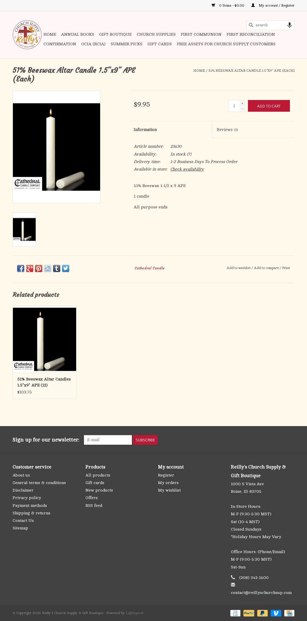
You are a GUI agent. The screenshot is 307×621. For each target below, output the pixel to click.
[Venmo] (275, 613)
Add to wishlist (239, 268)
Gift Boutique (115, 34)
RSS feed (93, 505)
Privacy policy (27, 497)
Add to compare (267, 268)
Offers (91, 497)
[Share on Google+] (29, 268)
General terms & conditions (39, 482)
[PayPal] (248, 613)
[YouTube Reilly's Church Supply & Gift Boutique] (279, 440)
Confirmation (59, 44)
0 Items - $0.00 (231, 5)
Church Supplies (156, 34)
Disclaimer (23, 490)
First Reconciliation (251, 34)
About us (21, 475)
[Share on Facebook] (20, 268)
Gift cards (160, 44)
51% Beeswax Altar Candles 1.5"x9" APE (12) (44, 382)
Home (49, 34)
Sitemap (20, 528)
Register (166, 475)
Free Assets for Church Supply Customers (226, 44)
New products (99, 490)
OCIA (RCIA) (93, 44)
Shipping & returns (31, 513)
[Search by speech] (289, 25)
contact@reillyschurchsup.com (261, 592)
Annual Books (77, 34)
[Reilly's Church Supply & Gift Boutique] (27, 34)
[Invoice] (234, 613)
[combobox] (270, 25)
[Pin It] (38, 268)
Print (286, 268)
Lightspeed (134, 613)
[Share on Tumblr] (56, 268)
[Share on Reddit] (47, 268)
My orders (168, 482)
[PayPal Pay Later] (262, 613)
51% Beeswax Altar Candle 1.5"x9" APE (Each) (251, 70)
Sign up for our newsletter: (46, 440)
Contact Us (23, 520)
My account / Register (276, 5)
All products (97, 475)
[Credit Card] (288, 613)
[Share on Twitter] (65, 268)
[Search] (250, 25)
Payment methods (30, 505)
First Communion (201, 34)
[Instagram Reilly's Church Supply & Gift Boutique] (289, 440)
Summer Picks (126, 44)
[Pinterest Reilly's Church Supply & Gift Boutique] (268, 440)
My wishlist (169, 490)
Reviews (227, 129)
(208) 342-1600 (254, 577)
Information (145, 129)
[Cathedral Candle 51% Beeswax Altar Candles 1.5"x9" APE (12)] (44, 339)
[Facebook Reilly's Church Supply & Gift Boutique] (257, 440)
